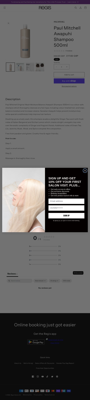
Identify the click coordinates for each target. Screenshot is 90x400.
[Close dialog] (85, 171)
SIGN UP (66, 215)
